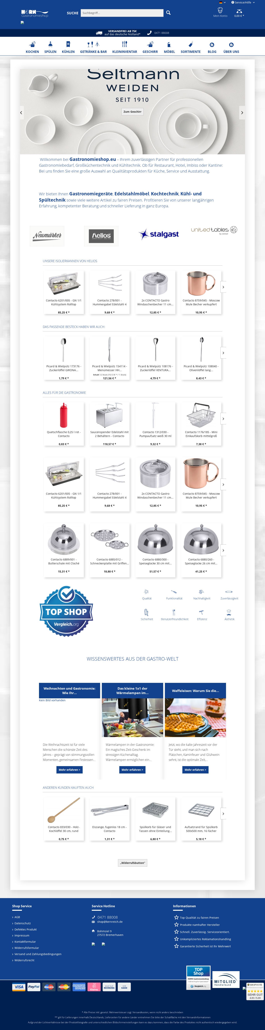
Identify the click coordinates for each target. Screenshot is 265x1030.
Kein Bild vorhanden (52, 700)
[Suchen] (168, 12)
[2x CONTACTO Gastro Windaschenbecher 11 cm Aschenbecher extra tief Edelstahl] (109, 283)
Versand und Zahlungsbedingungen (38, 954)
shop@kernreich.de (110, 922)
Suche (72, 13)
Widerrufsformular (27, 948)
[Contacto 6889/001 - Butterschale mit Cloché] (64, 539)
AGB (17, 917)
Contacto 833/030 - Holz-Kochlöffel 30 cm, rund (64, 829)
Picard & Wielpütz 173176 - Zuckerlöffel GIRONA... (63, 368)
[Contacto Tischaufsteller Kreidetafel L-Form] (201, 283)
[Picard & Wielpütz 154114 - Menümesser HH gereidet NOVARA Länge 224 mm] (110, 349)
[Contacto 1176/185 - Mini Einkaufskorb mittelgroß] (201, 415)
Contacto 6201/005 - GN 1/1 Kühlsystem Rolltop (63, 495)
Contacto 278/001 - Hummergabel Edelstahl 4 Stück (64, 302)
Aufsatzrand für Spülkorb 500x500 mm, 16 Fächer (201, 829)
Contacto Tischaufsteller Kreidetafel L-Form (201, 302)
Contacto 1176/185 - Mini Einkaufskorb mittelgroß (201, 434)
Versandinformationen (198, 1017)
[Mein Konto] (220, 10)
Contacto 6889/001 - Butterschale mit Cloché (63, 561)
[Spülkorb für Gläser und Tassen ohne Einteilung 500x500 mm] (155, 810)
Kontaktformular (25, 941)
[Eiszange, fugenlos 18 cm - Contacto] (110, 810)
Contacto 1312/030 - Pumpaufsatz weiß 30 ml (155, 434)
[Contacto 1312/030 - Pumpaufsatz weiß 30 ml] (155, 415)
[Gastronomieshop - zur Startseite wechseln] (34, 14)
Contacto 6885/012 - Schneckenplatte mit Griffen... (109, 561)
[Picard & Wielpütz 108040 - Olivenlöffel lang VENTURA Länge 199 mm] (201, 349)
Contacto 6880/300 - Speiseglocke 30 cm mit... (155, 561)
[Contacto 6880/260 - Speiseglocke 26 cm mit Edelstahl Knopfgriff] (201, 539)
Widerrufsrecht (24, 960)
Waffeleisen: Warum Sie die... (195, 690)
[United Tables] (159, 237)
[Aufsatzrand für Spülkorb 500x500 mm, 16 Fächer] (201, 810)
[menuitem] (120, 13)
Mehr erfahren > (69, 770)
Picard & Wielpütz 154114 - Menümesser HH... (109, 368)
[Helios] (51, 237)
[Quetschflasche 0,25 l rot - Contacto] (64, 415)
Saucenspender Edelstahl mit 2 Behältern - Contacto (109, 434)
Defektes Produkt (26, 929)
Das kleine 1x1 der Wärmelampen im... (132, 690)
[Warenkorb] (239, 10)
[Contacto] (214, 237)
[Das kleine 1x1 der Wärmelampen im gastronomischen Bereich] (132, 717)
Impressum (22, 935)
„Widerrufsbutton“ (132, 863)
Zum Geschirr (132, 111)
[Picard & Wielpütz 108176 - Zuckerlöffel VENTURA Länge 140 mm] (155, 349)
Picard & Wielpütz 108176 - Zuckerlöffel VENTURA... (155, 368)
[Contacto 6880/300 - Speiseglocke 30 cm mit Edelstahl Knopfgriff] (155, 539)
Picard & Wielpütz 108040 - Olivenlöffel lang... (201, 368)
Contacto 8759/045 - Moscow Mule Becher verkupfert (155, 302)
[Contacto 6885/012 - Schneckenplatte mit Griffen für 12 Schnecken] (110, 539)
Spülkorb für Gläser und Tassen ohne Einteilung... (155, 829)
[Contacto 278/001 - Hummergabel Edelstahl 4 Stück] (64, 283)
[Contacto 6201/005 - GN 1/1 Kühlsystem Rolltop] (64, 473)
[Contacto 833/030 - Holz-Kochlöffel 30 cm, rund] (64, 810)
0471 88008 (108, 917)
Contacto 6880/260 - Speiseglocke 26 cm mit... (201, 561)
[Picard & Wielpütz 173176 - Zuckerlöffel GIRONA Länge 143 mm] (64, 349)
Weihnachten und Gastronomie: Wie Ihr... (69, 690)
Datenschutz (23, 923)
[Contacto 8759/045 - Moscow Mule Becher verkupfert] (155, 283)
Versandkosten (140, 1012)
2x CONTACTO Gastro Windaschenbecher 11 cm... (109, 302)
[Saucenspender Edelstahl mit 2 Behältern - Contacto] (110, 415)
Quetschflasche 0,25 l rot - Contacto (64, 434)
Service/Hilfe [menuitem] (243, 2)
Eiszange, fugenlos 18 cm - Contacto (109, 829)
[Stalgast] (105, 237)
